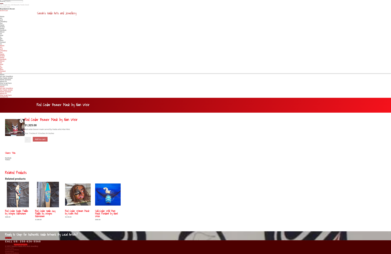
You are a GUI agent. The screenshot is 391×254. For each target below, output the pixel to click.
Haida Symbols (3, 58)
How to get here (1, 37)
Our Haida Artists (2, 54)
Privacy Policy (9, 248)
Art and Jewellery (3, 20)
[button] (21, 121)
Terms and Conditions (12, 250)
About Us (2, 62)
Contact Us (3, 43)
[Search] (1, 3)
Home (2, 46)
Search (2, 1)
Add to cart (40, 139)
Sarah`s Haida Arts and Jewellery (56, 13)
